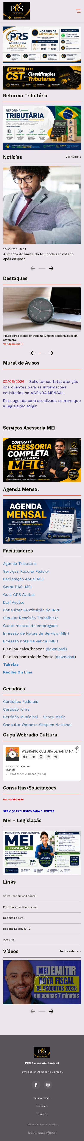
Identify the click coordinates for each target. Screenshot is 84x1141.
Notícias (42, 1106)
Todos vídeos (68, 951)
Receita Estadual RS (16, 928)
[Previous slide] (33, 268)
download (65, 656)
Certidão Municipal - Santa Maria (35, 717)
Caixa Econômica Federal (19, 895)
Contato (42, 1114)
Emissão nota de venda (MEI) (30, 641)
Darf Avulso (13, 602)
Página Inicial (42, 1098)
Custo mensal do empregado (30, 625)
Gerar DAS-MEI (17, 586)
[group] (42, 982)
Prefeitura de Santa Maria (20, 907)
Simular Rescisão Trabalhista (31, 617)
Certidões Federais (20, 701)
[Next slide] (51, 268)
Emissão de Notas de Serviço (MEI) (36, 633)
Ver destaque (12, 343)
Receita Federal (14, 917)
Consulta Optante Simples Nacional (37, 724)
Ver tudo (72, 156)
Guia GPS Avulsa (19, 594)
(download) (56, 649)
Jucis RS (8, 939)
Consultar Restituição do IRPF (31, 610)
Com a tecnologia (36, 1133)
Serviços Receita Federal (26, 571)
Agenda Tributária (20, 563)
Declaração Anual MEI (23, 579)
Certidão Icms (16, 709)
